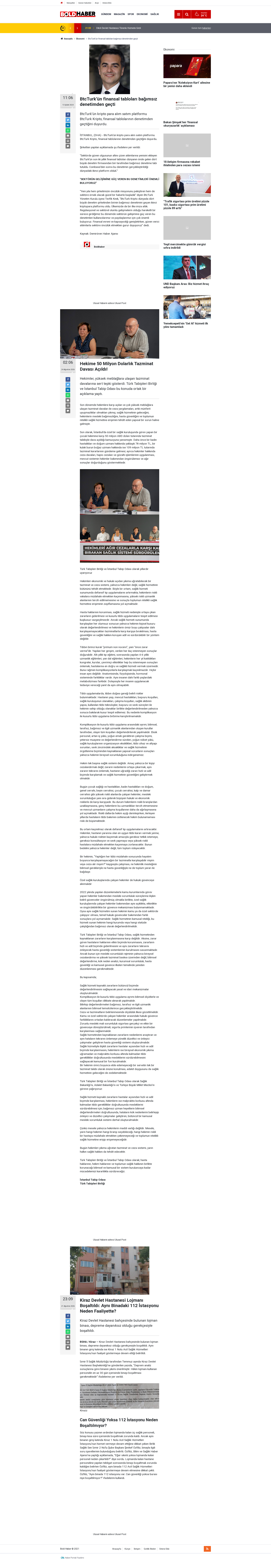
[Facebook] (68, 114)
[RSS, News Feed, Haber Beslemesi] (207, 1549)
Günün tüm (201, 28)
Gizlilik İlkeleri (150, 1549)
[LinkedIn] (68, 125)
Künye (127, 1549)
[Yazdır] (68, 141)
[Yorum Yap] (68, 146)
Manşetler (71, 3)
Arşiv (97, 3)
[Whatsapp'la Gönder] (68, 130)
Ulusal (96, 303)
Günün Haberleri (84, 3)
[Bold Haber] (77, 14)
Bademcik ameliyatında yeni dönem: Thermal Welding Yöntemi (126, 28)
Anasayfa (116, 1549)
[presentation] (70, 28)
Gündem (106, 14)
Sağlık (154, 14)
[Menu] (178, 14)
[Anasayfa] (61, 3)
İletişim (137, 1549)
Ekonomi (142, 14)
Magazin (119, 14)
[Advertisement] (109, 277)
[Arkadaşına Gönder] (68, 135)
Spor (131, 14)
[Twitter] (68, 120)
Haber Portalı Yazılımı (74, 1558)
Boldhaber (99, 246)
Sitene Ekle (106, 3)
